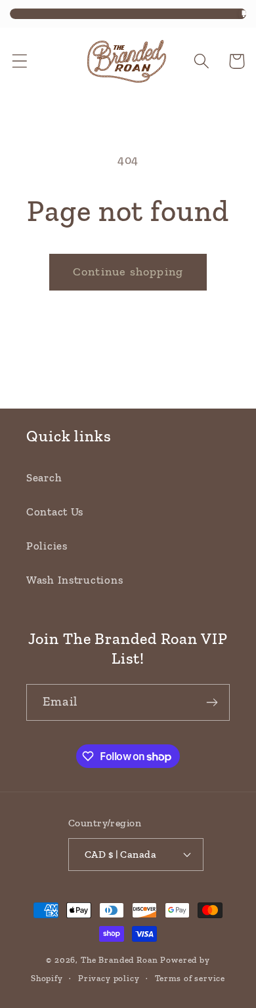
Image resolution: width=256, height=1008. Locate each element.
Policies (47, 545)
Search (44, 477)
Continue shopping (128, 271)
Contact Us (54, 511)
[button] (20, 61)
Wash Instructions (74, 579)
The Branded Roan (119, 960)
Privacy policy (109, 978)
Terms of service (190, 978)
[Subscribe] (211, 702)
